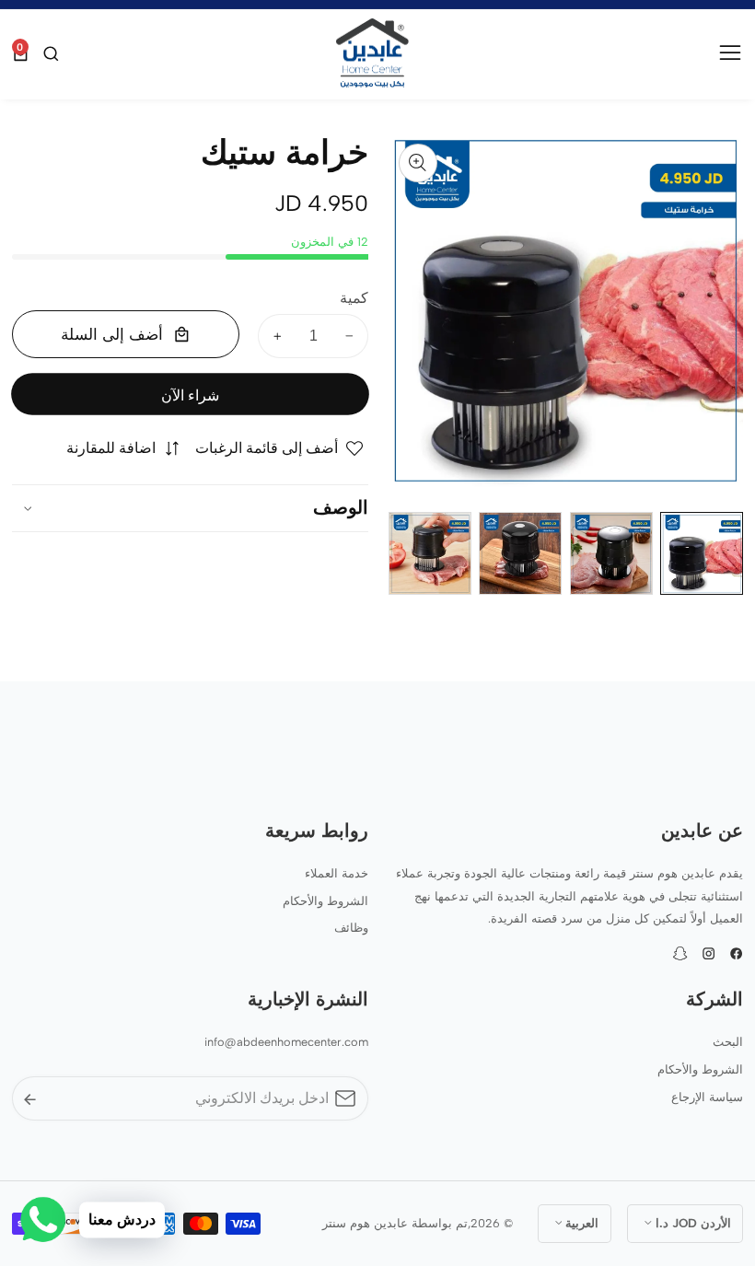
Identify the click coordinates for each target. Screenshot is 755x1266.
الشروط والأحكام (325, 901)
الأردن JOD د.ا (691, 1222)
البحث (728, 1042)
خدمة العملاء (336, 873)
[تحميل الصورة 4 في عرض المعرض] (430, 553)
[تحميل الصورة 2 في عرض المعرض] (611, 553)
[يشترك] (30, 1098)
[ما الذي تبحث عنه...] (49, 54)
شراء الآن (190, 395)
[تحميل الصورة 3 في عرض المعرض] (520, 553)
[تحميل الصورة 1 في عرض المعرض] (701, 553)
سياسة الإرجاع (707, 1097)
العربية (580, 1222)
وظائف (351, 928)
